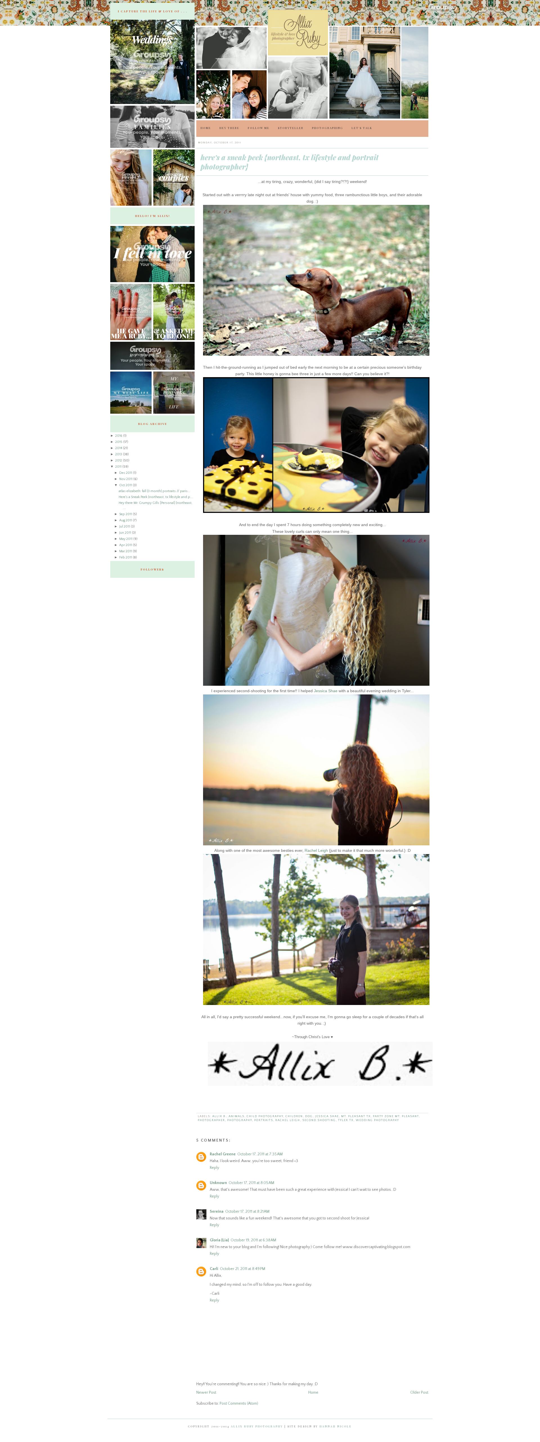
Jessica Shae (326, 691)
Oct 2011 (126, 485)
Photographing (327, 128)
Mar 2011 (126, 551)
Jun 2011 (125, 533)
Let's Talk (362, 128)
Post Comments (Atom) (239, 1403)
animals (236, 1116)
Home (206, 128)
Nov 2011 (126, 479)
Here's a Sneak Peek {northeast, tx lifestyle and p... (156, 497)
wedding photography (377, 1120)
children (294, 1116)
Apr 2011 (126, 545)
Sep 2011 (126, 514)
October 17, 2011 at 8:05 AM (251, 1183)
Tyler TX (346, 1120)
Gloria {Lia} (219, 1240)
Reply (214, 1167)
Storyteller (290, 128)
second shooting (319, 1120)
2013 (119, 454)
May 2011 (126, 539)
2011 (118, 466)
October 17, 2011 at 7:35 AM (260, 1154)
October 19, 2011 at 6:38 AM (253, 1240)
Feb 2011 (126, 557)
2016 (119, 436)
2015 (119, 442)
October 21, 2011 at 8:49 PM (242, 1269)
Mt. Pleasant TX (356, 1116)
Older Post (419, 1392)
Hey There (229, 128)
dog (309, 1116)
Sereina (217, 1211)
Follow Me (258, 128)
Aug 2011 (126, 520)
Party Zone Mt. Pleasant (396, 1116)
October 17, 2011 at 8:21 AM (247, 1211)
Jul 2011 (125, 526)
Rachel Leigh (316, 850)
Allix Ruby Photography (257, 1426)
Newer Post (206, 1392)
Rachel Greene (223, 1154)
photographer (211, 1120)
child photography (265, 1116)
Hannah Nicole (336, 1426)
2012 (119, 460)
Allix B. (219, 1116)
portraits (263, 1120)
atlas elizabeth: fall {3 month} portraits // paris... (154, 491)
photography (239, 1120)
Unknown (218, 1183)
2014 (119, 448)
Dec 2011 (126, 473)
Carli (214, 1269)
